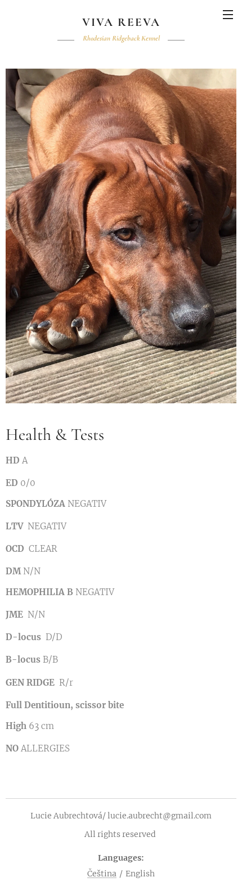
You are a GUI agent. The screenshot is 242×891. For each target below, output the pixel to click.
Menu (228, 14)
